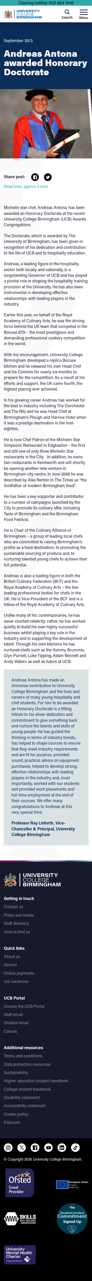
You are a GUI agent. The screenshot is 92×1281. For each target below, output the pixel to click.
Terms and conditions (23, 1055)
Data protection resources (27, 1064)
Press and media (19, 915)
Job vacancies (16, 981)
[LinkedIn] (61, 1147)
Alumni (10, 964)
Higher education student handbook (36, 1080)
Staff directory (16, 923)
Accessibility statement (24, 1105)
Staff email (13, 1014)
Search (67, 17)
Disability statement (22, 1097)
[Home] (23, 14)
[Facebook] (35, 1147)
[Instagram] (8, 1147)
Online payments (19, 973)
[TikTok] (75, 1147)
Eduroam (12, 1122)
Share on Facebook (35, 177)
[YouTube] (48, 1147)
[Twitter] (21, 1147)
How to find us (17, 931)
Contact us (13, 906)
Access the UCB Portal (24, 1006)
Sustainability (16, 1072)
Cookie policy (16, 1114)
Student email (16, 1022)
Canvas (10, 1031)
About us (12, 956)
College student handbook (27, 1089)
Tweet (48, 177)
